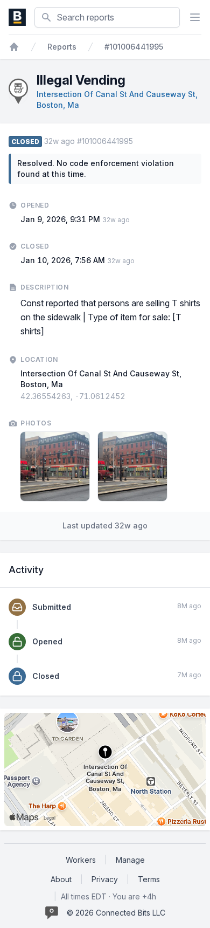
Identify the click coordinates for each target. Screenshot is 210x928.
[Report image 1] (54, 466)
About (61, 879)
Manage (130, 859)
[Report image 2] (132, 466)
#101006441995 (133, 46)
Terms (149, 879)
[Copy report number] (138, 141)
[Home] (14, 47)
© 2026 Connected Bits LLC (116, 912)
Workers (81, 859)
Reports (61, 46)
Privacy (105, 879)
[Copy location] (131, 396)
